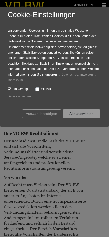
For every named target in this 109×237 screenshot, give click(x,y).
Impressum (15, 80)
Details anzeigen (19, 96)
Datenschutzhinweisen (77, 74)
